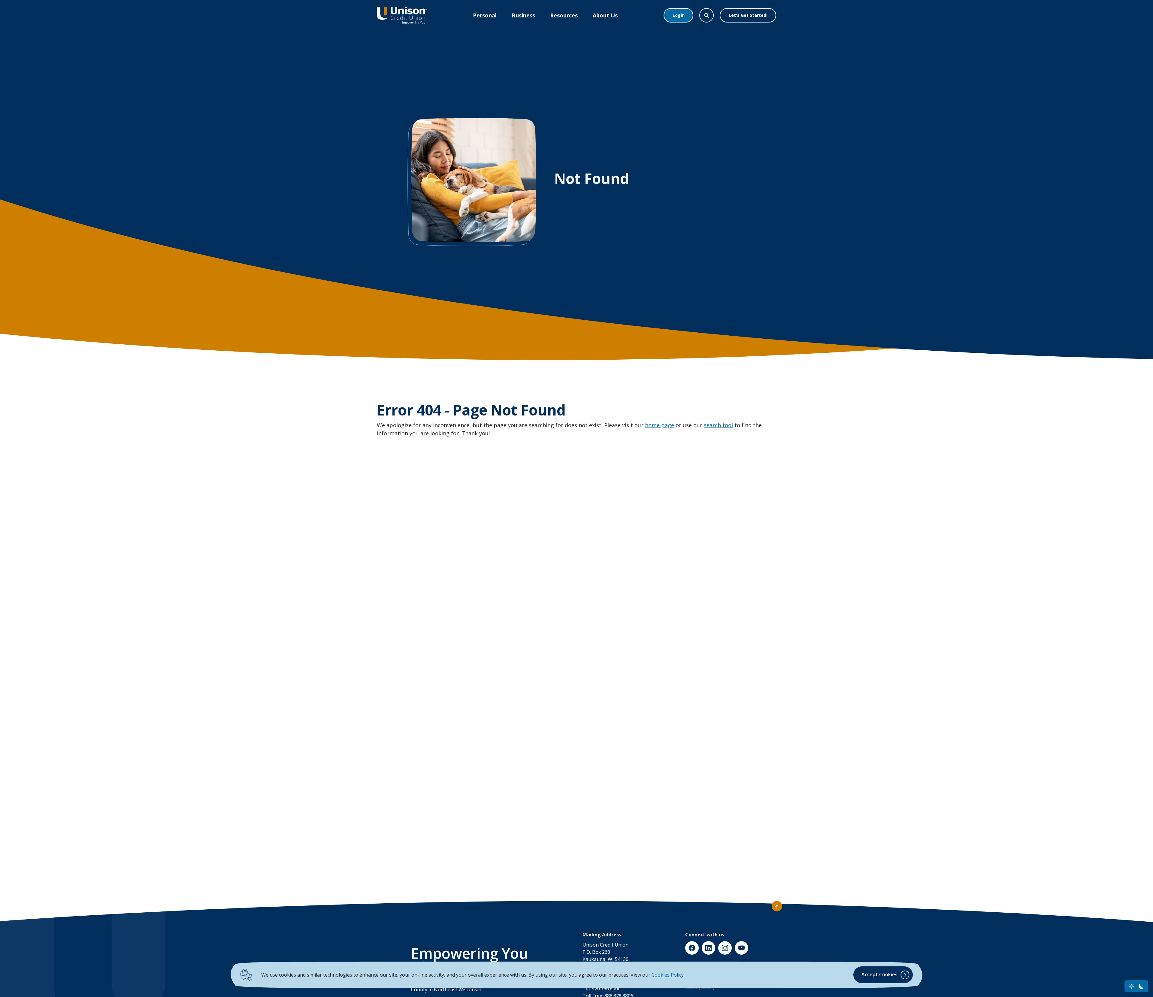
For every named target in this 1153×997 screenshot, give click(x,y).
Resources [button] (564, 15)
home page (659, 425)
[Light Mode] (1131, 986)
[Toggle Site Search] (706, 15)
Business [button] (523, 15)
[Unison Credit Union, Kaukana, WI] (402, 15)
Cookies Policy (668, 974)
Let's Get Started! (748, 15)
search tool (718, 425)
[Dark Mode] (1141, 986)
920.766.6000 (606, 988)
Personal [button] (485, 15)
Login (679, 15)
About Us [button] (605, 15)
